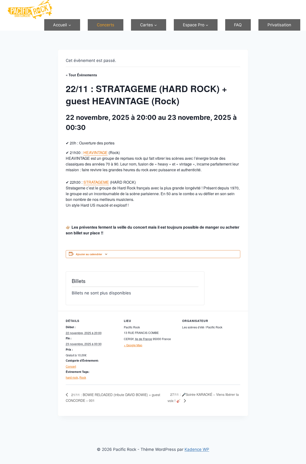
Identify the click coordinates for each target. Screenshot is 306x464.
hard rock (72, 377)
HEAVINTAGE (95, 152)
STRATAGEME (96, 182)
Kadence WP (197, 449)
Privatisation (279, 24)
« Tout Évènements (81, 74)
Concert (71, 366)
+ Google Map (133, 345)
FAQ (238, 24)
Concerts (105, 24)
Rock (82, 377)
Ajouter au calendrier (89, 254)
